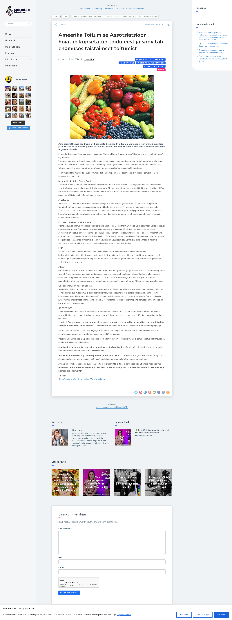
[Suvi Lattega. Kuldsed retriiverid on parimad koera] (14, 115)
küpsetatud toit (144, 59)
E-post (61, 567)
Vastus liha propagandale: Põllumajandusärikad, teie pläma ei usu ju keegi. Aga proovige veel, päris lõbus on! (213, 36)
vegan (147, 66)
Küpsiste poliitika (124, 614)
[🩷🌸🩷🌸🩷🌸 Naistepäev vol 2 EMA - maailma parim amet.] (8, 95)
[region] (116, 612)
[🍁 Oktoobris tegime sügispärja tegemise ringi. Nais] (14, 109)
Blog (8, 34)
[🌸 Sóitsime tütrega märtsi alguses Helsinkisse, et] (21, 88)
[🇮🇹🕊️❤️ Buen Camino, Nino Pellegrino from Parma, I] (21, 95)
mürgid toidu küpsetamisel (150, 63)
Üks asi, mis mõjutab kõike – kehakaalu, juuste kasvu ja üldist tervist (213, 58)
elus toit (159, 59)
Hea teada (11, 65)
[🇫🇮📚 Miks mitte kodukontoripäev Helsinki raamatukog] (14, 88)
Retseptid (10, 40)
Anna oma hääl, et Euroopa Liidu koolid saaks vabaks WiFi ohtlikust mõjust (112, 8)
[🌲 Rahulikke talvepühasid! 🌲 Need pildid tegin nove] (21, 102)
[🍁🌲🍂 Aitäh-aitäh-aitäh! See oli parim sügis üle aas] (28, 109)
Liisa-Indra (11, 59)
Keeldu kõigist (203, 614)
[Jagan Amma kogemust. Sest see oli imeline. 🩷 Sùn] (28, 115)
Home (55, 16)
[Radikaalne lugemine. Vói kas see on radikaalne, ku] (28, 88)
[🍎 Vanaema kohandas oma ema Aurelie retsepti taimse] (21, 109)
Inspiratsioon (12, 46)
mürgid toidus (127, 63)
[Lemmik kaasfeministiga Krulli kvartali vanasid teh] (21, 115)
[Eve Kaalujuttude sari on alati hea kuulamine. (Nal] (8, 88)
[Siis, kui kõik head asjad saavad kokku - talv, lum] (28, 95)
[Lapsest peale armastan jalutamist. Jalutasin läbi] (8, 115)
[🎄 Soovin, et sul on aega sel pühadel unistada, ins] (14, 102)
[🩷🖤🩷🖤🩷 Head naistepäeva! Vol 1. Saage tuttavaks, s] (14, 95)
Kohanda (184, 614)
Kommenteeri (65, 528)
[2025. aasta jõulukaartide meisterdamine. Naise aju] (8, 109)
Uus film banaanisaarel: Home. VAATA (112, 407)
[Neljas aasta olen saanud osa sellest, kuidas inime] (8, 102)
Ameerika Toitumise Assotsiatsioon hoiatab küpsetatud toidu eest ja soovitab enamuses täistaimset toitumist (110, 41)
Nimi (60, 557)
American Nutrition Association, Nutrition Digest (82, 379)
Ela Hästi (10, 53)
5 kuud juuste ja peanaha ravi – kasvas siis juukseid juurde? (212, 51)
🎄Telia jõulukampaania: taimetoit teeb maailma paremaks (152, 431)
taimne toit (158, 66)
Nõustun (221, 614)
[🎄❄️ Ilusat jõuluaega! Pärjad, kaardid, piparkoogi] (28, 102)
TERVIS (65, 16)
